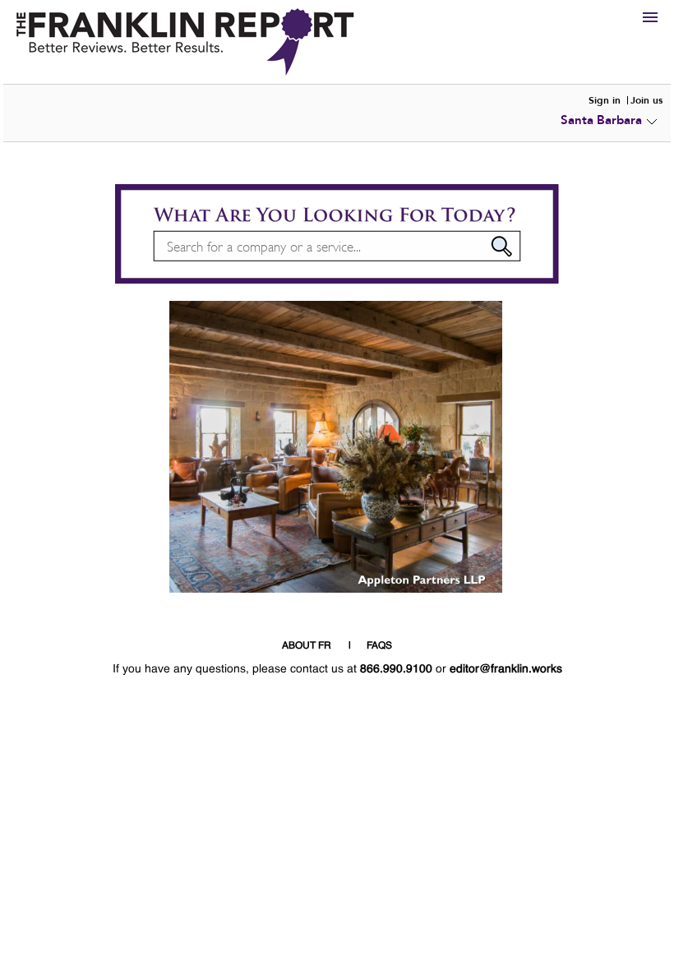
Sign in (605, 100)
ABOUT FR (306, 646)
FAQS (379, 646)
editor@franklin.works (506, 669)
